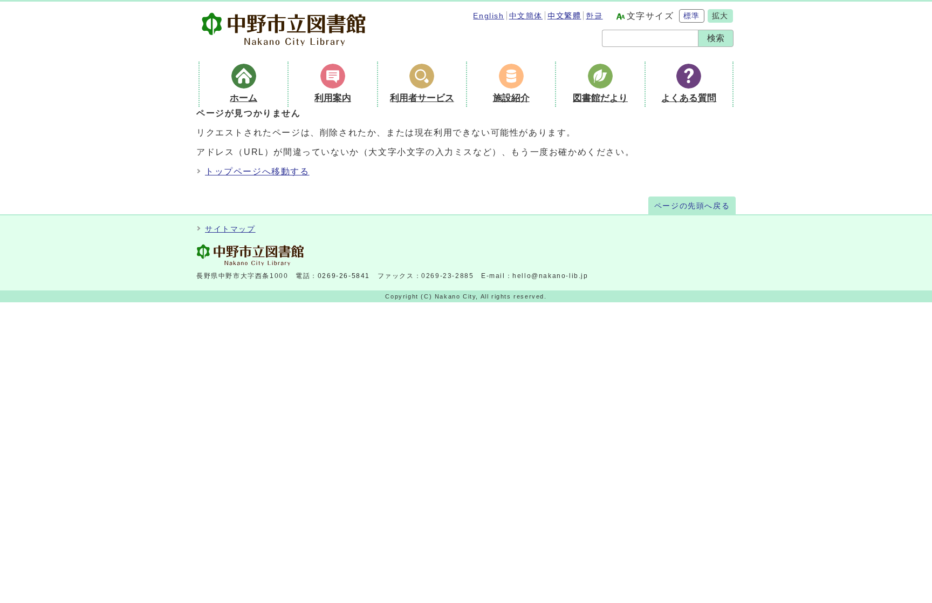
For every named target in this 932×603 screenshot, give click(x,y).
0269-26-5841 (344, 276)
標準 (691, 15)
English (488, 15)
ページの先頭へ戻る (692, 206)
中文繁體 (564, 15)
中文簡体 (526, 15)
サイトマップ (230, 229)
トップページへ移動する (257, 171)
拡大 (720, 15)
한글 (594, 15)
